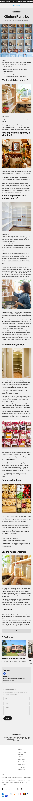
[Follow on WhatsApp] (22, 789)
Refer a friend (21, 759)
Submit (7, 718)
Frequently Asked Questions (22, 753)
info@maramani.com (19, 737)
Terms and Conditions (23, 762)
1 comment (26, 20)
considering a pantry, (16, 253)
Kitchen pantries (6, 613)
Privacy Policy (21, 764)
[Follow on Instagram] (10, 789)
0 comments (23, 661)
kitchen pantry (22, 76)
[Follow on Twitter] (6, 789)
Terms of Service (11, 694)
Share (17, 630)
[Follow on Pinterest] (14, 789)
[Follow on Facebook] (3, 789)
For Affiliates (21, 756)
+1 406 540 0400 (10, 739)
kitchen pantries (16, 11)
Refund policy (21, 769)
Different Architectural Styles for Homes (13, 658)
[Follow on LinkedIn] (18, 789)
